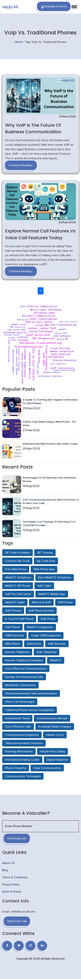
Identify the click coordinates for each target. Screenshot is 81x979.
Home (19, 41)
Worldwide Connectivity (20, 685)
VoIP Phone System (41, 610)
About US (8, 863)
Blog (5, 870)
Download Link (16, 838)
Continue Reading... (21, 165)
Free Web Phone (15, 569)
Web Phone (12, 643)
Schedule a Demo (55, 6)
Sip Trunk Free (46, 560)
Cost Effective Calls (18, 726)
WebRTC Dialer (15, 602)
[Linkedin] (42, 946)
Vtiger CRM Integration (46, 635)
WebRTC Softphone (18, 577)
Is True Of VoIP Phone (19, 618)
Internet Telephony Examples (24, 660)
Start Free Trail (16, 921)
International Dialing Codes (22, 759)
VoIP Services (57, 643)
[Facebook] (7, 946)
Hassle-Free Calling (52, 751)
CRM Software (14, 635)
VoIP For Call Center (18, 594)
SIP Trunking (45, 552)
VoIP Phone (65, 602)
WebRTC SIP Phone (17, 585)
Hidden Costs (55, 734)
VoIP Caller (44, 585)
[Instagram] (30, 946)
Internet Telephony (17, 652)
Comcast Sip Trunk (17, 560)
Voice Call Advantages (19, 701)
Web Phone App (44, 569)
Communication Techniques (23, 776)
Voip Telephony (47, 652)
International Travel (17, 718)
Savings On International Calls (24, 676)
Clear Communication (47, 767)
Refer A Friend (11, 891)
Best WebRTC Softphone (54, 577)
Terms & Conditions (15, 877)
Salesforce (34, 643)
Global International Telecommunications (31, 693)
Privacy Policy (11, 884)
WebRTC (55, 660)
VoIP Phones (13, 610)
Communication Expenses (22, 734)
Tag (27, 41)
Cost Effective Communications (26, 668)
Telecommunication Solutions (24, 743)
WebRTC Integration (40, 627)
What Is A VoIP (41, 602)
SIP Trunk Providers (17, 552)
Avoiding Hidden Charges (54, 726)
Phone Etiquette (15, 767)
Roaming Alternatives (19, 751)
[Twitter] (19, 946)
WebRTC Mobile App (51, 594)
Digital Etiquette (57, 759)
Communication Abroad (52, 718)
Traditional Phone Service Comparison (29, 710)
